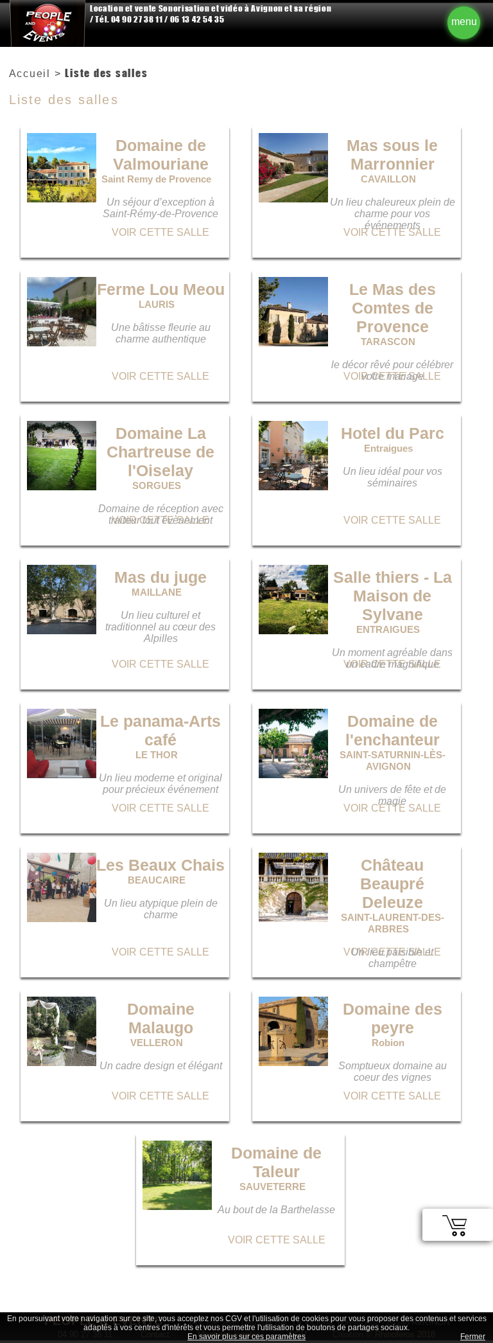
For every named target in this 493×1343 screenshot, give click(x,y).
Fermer (472, 1336)
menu (464, 21)
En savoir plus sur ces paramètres (246, 1336)
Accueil (30, 73)
